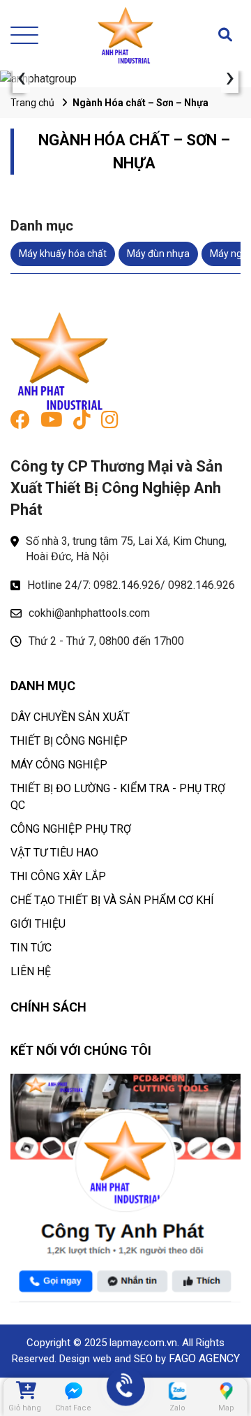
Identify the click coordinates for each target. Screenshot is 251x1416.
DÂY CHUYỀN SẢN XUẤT (70, 717)
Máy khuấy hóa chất (63, 253)
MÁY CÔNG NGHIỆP (58, 764)
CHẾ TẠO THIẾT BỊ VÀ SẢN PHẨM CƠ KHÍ (112, 900)
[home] (125, 35)
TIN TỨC (31, 947)
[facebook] (20, 422)
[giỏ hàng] (24, 1391)
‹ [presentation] (21, 78)
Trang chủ (32, 102)
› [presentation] (230, 78)
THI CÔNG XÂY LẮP (58, 876)
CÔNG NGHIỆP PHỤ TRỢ (70, 828)
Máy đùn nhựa (158, 253)
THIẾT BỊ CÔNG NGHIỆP (69, 740)
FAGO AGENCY (204, 1358)
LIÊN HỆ (30, 971)
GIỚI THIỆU (38, 923)
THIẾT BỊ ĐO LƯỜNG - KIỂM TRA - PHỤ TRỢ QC (117, 797)
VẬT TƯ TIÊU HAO (54, 852)
